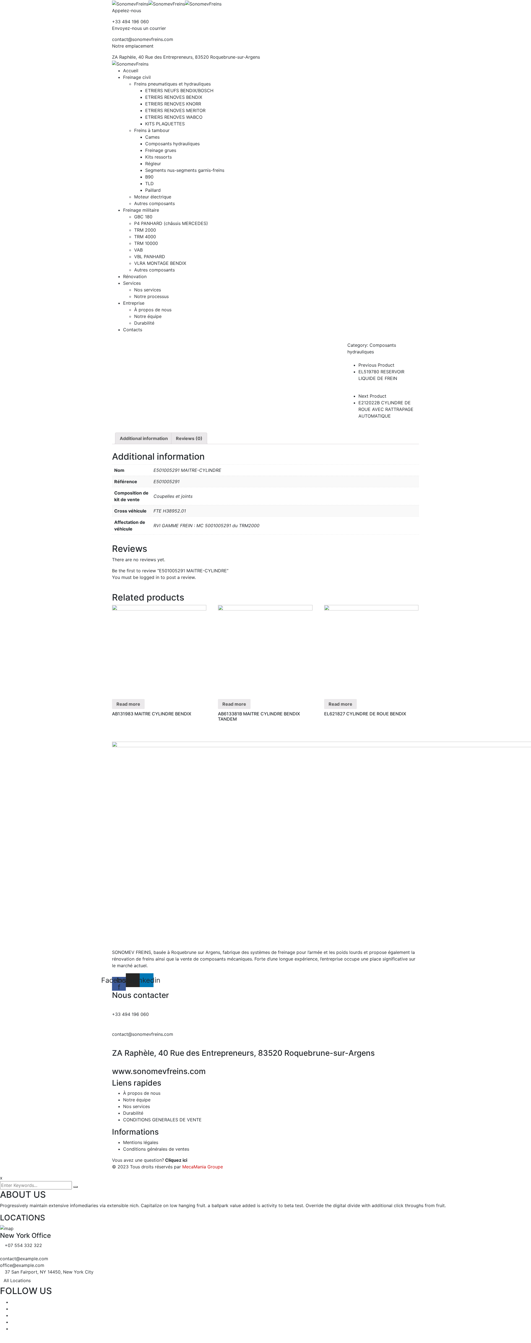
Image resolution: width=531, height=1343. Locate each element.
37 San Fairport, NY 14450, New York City (49, 1272)
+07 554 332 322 (23, 1245)
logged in (149, 577)
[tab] (144, 438)
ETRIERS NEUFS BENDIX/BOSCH (179, 90)
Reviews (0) (189, 438)
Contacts (132, 329)
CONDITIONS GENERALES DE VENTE (162, 1119)
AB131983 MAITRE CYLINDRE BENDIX (151, 713)
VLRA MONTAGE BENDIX (160, 263)
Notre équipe (148, 316)
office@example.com (22, 1265)
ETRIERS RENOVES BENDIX (173, 97)
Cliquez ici (176, 1160)
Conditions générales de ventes (156, 1149)
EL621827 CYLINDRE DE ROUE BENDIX (365, 713)
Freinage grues (160, 150)
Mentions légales (140, 1142)
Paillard (153, 190)
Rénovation (135, 276)
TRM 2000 (145, 230)
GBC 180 (143, 216)
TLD (149, 183)
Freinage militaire (141, 210)
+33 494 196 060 (130, 21)
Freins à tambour (152, 130)
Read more (128, 704)
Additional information (144, 438)
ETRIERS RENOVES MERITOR (175, 110)
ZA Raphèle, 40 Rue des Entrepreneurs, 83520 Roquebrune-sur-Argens (186, 57)
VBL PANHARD (149, 256)
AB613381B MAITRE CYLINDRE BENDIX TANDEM (259, 716)
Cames (152, 137)
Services (132, 283)
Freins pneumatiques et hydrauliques (172, 84)
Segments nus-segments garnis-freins (184, 170)
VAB (138, 250)
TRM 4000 (145, 236)
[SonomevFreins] (130, 3)
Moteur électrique (152, 197)
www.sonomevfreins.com (159, 1071)
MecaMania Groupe (202, 1166)
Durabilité (144, 323)
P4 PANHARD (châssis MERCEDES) (171, 223)
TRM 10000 (146, 243)
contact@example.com (24, 1258)
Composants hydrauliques (172, 143)
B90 (149, 177)
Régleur (153, 163)
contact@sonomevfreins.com (142, 39)
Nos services (147, 290)
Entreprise (133, 303)
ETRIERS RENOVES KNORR (173, 104)
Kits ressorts (158, 157)
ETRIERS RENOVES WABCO (173, 117)
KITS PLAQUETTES (165, 123)
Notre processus (151, 296)
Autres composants (154, 203)
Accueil (130, 70)
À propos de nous (152, 309)
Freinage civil (137, 77)
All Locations (17, 1280)
